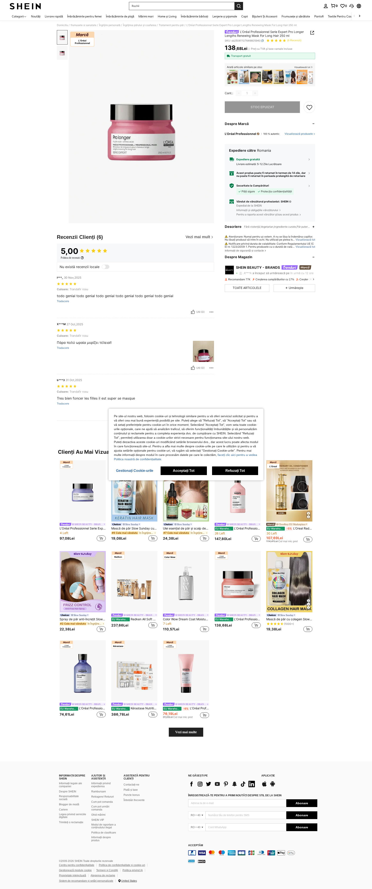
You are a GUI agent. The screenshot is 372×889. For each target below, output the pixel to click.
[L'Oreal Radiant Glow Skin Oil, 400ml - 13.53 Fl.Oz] (289, 491)
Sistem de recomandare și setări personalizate (86, 880)
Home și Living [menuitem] (167, 16)
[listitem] (232, 77)
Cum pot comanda (102, 801)
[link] (334, 5)
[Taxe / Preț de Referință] (249, 48)
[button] (351, 6)
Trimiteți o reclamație (71, 822)
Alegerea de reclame (103, 875)
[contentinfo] (252, 852)
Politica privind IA (132, 870)
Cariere (63, 809)
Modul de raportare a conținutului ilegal (103, 826)
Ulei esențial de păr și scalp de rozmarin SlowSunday (186, 528)
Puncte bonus (132, 794)
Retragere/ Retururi (102, 796)
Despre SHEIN (67, 791)
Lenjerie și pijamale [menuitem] (224, 16)
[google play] (273, 785)
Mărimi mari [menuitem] (145, 16)
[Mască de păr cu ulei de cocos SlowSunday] (267, 77)
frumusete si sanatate (83, 25)
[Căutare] (238, 6)
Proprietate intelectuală (72, 875)
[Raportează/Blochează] (211, 312)
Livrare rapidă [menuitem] (54, 16)
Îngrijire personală (109, 25)
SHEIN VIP (97, 819)
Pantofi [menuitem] (319, 16)
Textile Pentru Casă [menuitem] (340, 16)
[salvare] (309, 107)
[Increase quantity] (255, 93)
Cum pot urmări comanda (100, 808)
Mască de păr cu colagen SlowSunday (289, 619)
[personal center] (325, 6)
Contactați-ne (131, 784)
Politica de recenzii (70, 257)
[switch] (105, 267)
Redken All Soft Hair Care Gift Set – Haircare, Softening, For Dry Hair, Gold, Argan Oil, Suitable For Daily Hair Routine (134, 619)
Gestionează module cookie (75, 870)
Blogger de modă (69, 804)
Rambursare (98, 791)
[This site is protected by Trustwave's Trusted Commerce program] (191, 861)
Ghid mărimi (98, 814)
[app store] (264, 785)
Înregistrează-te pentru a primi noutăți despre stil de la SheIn (235, 795)
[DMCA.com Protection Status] (201, 861)
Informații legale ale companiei (70, 785)
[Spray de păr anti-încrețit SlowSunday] (83, 581)
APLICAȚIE (268, 775)
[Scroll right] (359, 16)
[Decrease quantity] (239, 93)
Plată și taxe (131, 789)
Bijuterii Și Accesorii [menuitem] (264, 16)
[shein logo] (25, 6)
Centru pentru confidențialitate (76, 865)
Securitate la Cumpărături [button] (252, 185)
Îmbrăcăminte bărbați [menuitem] (194, 16)
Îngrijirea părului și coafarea (139, 25)
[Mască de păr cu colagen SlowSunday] (278, 77)
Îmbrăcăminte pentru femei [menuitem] (84, 16)
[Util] (192, 312)
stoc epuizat (262, 107)
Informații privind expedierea (101, 785)
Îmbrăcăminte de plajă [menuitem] (120, 16)
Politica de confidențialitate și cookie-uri (122, 865)
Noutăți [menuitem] (35, 16)
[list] (222, 784)
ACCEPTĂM (195, 845)
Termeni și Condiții (107, 870)
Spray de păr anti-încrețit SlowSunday (83, 619)
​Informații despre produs (101, 839)
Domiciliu (62, 25)
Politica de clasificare (103, 832)
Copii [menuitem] (244, 16)
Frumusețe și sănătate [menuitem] (296, 16)
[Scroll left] (354, 16)
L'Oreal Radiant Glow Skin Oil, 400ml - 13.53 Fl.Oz (289, 528)
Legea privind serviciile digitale (72, 816)
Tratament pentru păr (171, 25)
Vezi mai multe (186, 732)
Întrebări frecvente (134, 800)
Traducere (63, 301)
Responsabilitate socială (69, 798)
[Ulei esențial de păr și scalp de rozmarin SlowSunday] (232, 77)
